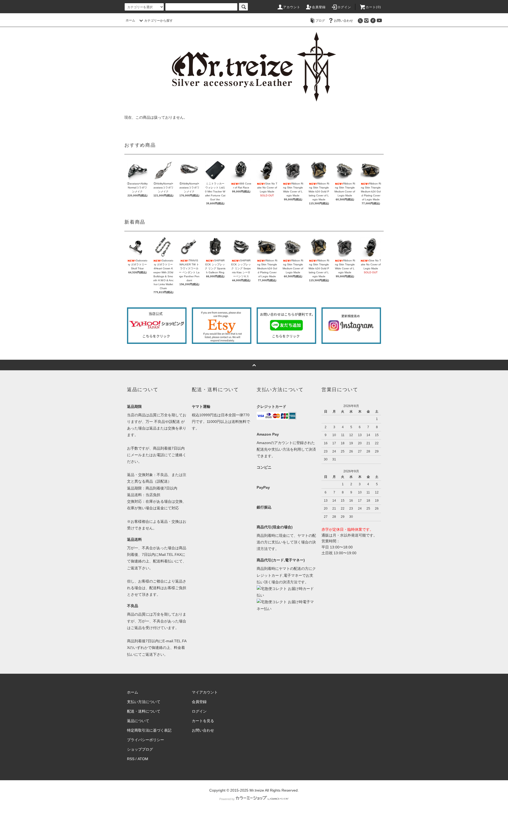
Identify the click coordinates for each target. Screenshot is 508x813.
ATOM (143, 759)
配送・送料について (143, 711)
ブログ (320, 20)
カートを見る (203, 721)
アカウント (292, 7)
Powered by (227, 799)
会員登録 (319, 7)
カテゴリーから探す (158, 20)
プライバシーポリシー (145, 740)
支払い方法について (143, 702)
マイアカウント (205, 692)
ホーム (130, 20)
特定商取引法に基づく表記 (149, 730)
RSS (130, 759)
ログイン (344, 7)
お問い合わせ (343, 20)
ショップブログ (140, 749)
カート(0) (373, 7)
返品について (138, 721)
